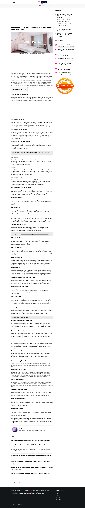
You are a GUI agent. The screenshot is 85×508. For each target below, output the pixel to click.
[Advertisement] (32, 18)
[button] (73, 2)
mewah (37, 261)
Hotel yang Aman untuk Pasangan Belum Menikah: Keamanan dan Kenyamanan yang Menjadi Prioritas (66, 65)
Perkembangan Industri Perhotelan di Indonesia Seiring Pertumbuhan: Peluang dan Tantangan (66, 51)
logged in (17, 482)
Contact (50, 5)
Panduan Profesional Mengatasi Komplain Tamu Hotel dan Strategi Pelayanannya (31, 440)
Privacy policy (59, 499)
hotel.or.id (21, 504)
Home (34, 5)
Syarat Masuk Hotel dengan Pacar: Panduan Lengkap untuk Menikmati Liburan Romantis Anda (65, 60)
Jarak (43, 193)
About (44, 5)
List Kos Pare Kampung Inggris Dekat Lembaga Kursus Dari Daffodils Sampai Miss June (65, 29)
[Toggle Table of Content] (24, 90)
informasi (30, 490)
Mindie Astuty (22, 428)
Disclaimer (58, 497)
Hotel (39, 5)
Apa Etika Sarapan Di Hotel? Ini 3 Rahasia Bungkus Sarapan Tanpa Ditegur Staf (30, 473)
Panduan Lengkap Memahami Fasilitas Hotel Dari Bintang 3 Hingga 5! (28, 444)
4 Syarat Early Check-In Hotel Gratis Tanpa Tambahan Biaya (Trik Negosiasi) (65, 35)
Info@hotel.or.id (14, 496)
